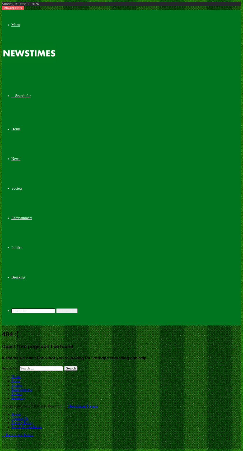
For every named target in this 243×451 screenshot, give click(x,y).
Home (16, 129)
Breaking (18, 277)
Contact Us (19, 418)
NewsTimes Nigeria (83, 406)
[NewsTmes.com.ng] (29, 62)
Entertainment (21, 218)
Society (17, 188)
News (15, 159)
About (16, 414)
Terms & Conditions (26, 427)
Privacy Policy (22, 423)
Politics (16, 248)
